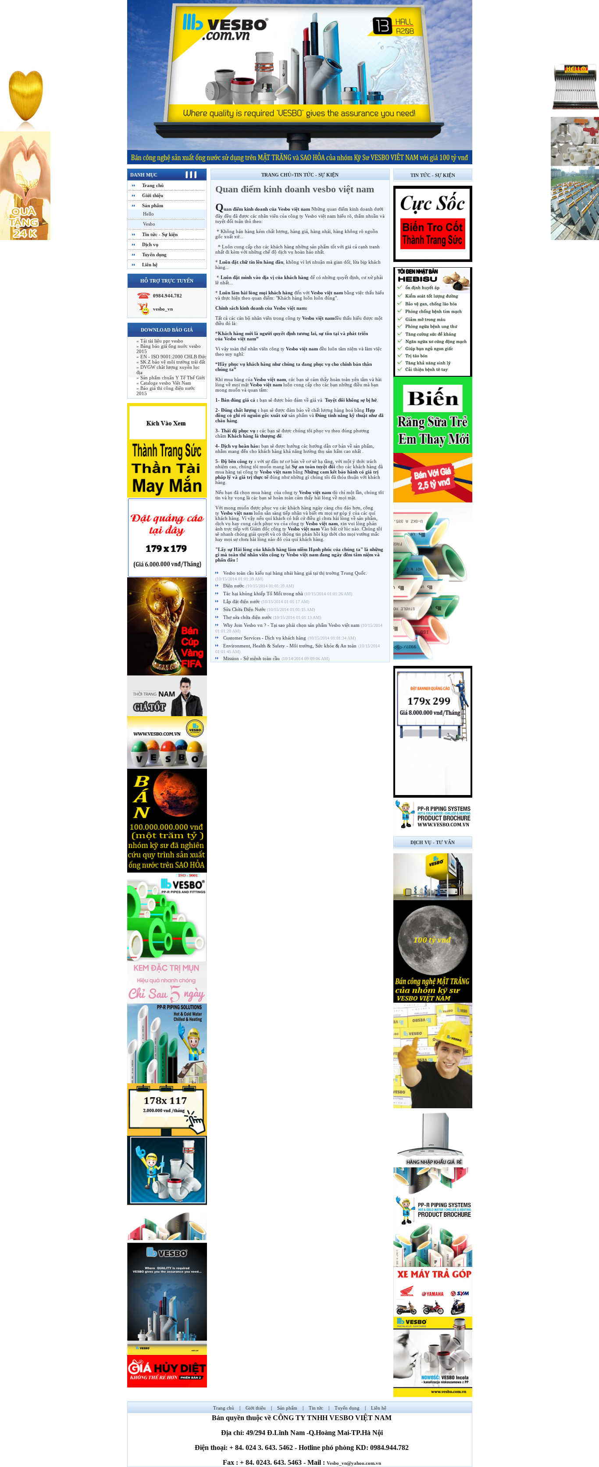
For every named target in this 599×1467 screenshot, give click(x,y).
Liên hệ (149, 264)
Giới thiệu (152, 195)
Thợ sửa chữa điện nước (248, 617)
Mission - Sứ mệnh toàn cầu (251, 658)
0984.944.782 (167, 295)
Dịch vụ (150, 244)
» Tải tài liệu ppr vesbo (159, 340)
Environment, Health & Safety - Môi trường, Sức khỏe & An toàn (290, 645)
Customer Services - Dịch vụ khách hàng (264, 637)
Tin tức (316, 1407)
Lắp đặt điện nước (242, 601)
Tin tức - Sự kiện (160, 234)
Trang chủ (153, 185)
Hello (148, 213)
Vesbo (149, 223)
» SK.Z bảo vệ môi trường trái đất (170, 361)
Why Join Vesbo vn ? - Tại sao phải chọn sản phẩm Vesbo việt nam (292, 625)
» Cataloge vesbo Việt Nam (163, 382)
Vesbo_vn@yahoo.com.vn (354, 1463)
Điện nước (233, 585)
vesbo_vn (163, 308)
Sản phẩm (152, 205)
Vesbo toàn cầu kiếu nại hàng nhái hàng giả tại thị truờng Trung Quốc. (295, 573)
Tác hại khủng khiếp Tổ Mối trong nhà (263, 593)
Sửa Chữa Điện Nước (245, 609)
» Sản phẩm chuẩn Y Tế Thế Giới (170, 377)
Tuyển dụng (154, 254)
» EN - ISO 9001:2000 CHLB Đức (171, 356)
